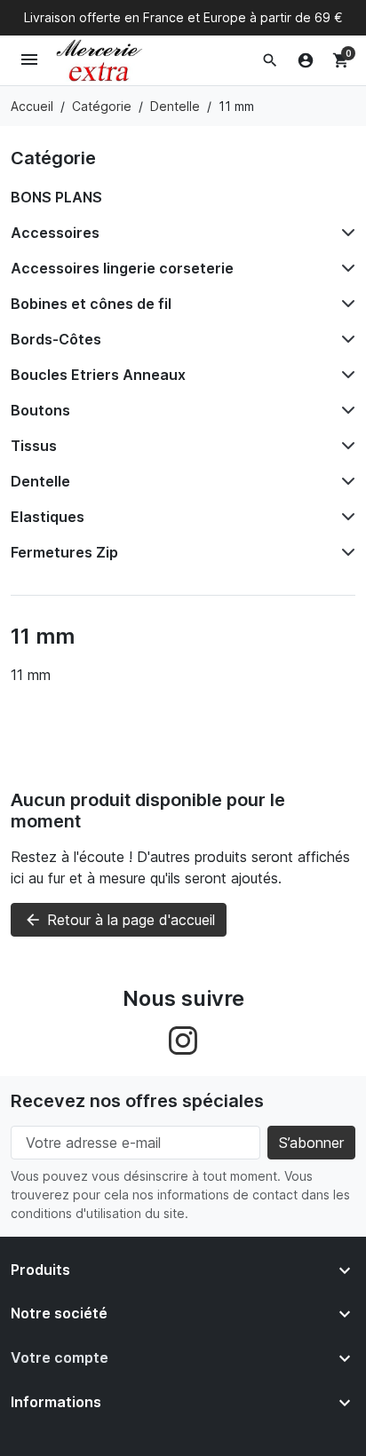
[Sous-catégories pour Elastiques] (344, 516)
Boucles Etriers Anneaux (98, 375)
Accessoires (55, 232)
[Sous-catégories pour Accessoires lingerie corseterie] (344, 268)
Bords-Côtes (56, 339)
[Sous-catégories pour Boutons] (344, 410)
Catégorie (53, 158)
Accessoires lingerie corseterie (122, 268)
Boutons (40, 410)
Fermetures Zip (64, 552)
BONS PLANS (56, 197)
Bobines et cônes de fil (91, 304)
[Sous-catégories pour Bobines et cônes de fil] (344, 303)
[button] (270, 60)
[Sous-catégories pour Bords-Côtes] (344, 339)
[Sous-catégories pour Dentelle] (344, 481)
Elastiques (47, 517)
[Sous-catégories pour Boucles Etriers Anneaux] (344, 374)
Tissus (34, 446)
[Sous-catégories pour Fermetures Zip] (344, 552)
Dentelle (40, 481)
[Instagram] (183, 1039)
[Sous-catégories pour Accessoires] (344, 232)
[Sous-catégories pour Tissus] (344, 445)
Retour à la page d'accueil (119, 920)
